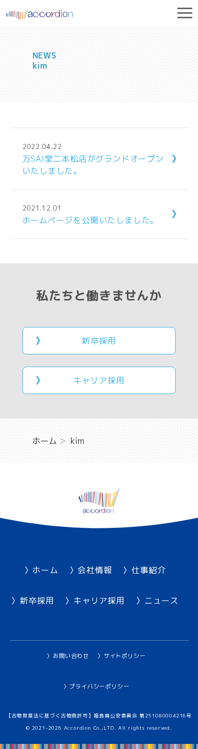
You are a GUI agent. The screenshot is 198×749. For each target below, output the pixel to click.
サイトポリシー (124, 656)
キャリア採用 (99, 380)
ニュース (161, 600)
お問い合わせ (71, 656)
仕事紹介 (148, 570)
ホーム (45, 570)
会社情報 (95, 570)
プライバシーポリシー (99, 686)
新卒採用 (99, 340)
